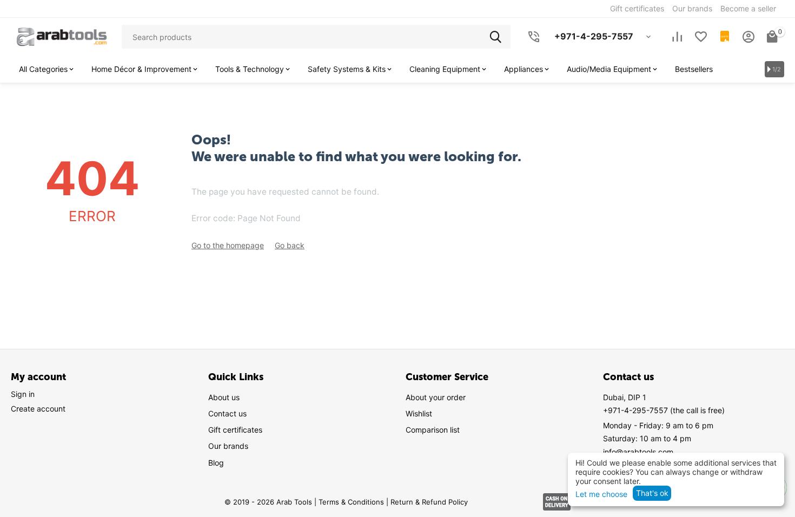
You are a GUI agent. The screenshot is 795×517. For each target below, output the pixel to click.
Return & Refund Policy (429, 502)
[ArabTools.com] (62, 36)
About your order (436, 397)
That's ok (652, 493)
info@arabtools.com (638, 451)
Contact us (227, 413)
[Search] (499, 37)
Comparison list (433, 429)
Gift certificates (235, 429)
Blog (216, 462)
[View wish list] (701, 37)
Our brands (228, 445)
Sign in (23, 394)
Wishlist (419, 413)
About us (224, 397)
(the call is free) (664, 410)
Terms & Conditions (351, 502)
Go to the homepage (227, 245)
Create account (38, 408)
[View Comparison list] (677, 37)
